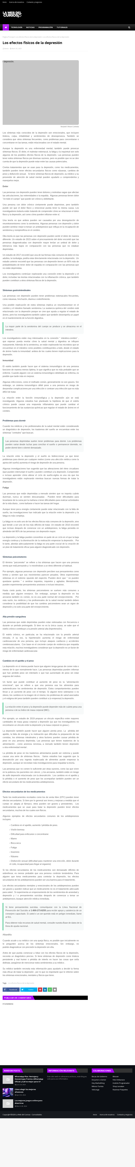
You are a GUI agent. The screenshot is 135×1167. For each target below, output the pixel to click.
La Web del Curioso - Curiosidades (29, 1115)
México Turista (97, 1086)
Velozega (95, 1089)
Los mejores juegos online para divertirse (28, 1101)
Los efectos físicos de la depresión (29, 37)
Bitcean (116, 1076)
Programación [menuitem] (45, 27)
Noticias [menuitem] (30, 27)
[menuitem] (6, 27)
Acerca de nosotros (16, 2)
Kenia (6, 48)
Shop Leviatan (118, 1086)
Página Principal (9, 37)
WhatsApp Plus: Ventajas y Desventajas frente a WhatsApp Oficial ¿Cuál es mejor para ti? (29, 1079)
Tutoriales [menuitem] (62, 27)
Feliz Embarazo (119, 1080)
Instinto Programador (121, 1083)
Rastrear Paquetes (120, 1089)
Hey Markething (98, 1083)
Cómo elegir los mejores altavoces (25, 1090)
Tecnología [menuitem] (16, 27)
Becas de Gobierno (99, 1076)
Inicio (5, 2)
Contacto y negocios (34, 2)
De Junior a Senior (99, 1080)
